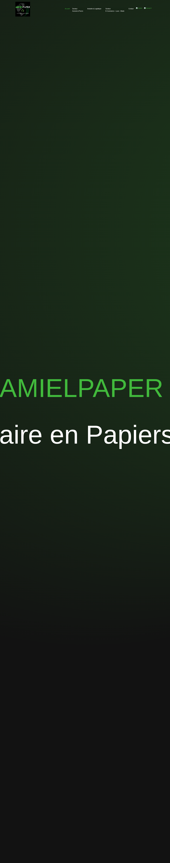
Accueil (67, 9)
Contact (131, 9)
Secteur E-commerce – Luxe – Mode (114, 10)
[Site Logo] (22, 9)
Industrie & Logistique (94, 9)
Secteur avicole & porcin (77, 10)
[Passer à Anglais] (139, 8)
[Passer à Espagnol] (147, 8)
